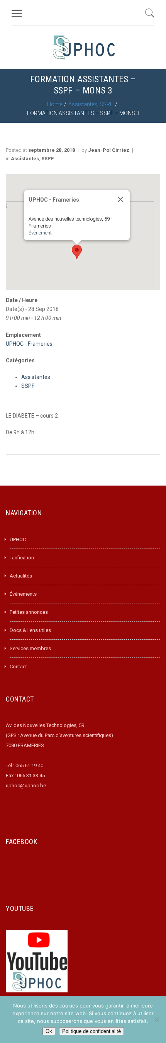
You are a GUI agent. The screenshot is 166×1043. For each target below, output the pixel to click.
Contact (18, 666)
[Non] (156, 1019)
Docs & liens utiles (30, 630)
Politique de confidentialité (91, 1031)
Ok (49, 1031)
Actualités (21, 576)
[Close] (120, 199)
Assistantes (82, 104)
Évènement (40, 233)
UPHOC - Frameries (29, 344)
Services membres (30, 648)
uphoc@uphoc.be (26, 785)
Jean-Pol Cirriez (108, 150)
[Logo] (84, 47)
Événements (23, 594)
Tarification (22, 558)
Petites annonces (29, 612)
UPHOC (18, 539)
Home (54, 104)
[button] (77, 252)
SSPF (106, 104)
